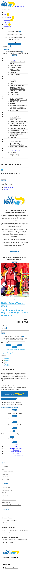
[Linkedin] (7, 360)
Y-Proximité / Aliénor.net (16, 455)
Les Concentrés (14, 156)
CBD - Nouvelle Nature (17, 145)
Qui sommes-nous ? (7, 490)
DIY (3, 469)
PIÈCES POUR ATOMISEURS (18, 109)
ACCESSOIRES (14, 110)
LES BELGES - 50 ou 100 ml (17, 128)
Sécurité (6, 189)
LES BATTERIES (14, 69)
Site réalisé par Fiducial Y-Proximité (11, 505)
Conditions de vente (16, 448)
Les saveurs (5, 474)
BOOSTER (13, 80)
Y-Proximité (16, 453)
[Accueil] (11, 554)
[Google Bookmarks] (6, 364)
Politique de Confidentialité (9, 500)
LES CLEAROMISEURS (16, 65)
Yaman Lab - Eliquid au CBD (18, 147)
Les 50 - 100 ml (14, 154)
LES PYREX (13, 72)
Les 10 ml (13, 152)
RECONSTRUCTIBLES (16, 102)
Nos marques (5, 479)
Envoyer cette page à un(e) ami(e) (10, 353)
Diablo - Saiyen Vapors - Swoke (13, 304)
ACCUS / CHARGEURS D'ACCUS (19, 105)
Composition (9, 394)
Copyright (16, 450)
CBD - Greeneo (14, 143)
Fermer (14, 347)
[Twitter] (6, 359)
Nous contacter (6, 487)
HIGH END (13, 103)
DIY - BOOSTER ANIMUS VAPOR (16, 350)
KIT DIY (12, 83)
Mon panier (5, 495)
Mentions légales (9, 187)
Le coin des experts (7, 471)
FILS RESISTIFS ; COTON (17, 107)
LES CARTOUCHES (15, 67)
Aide (16, 446)
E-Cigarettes (5, 467)
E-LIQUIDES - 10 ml (15, 118)
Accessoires (5, 476)
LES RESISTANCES (15, 71)
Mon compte (5, 492)
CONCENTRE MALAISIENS (17, 89)
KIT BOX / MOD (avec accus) (18, 100)
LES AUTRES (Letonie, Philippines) (16, 135)
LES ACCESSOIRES (15, 74)
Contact (16, 445)
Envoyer (19, 345)
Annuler (8, 345)
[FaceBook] (7, 366)
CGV (3, 497)
